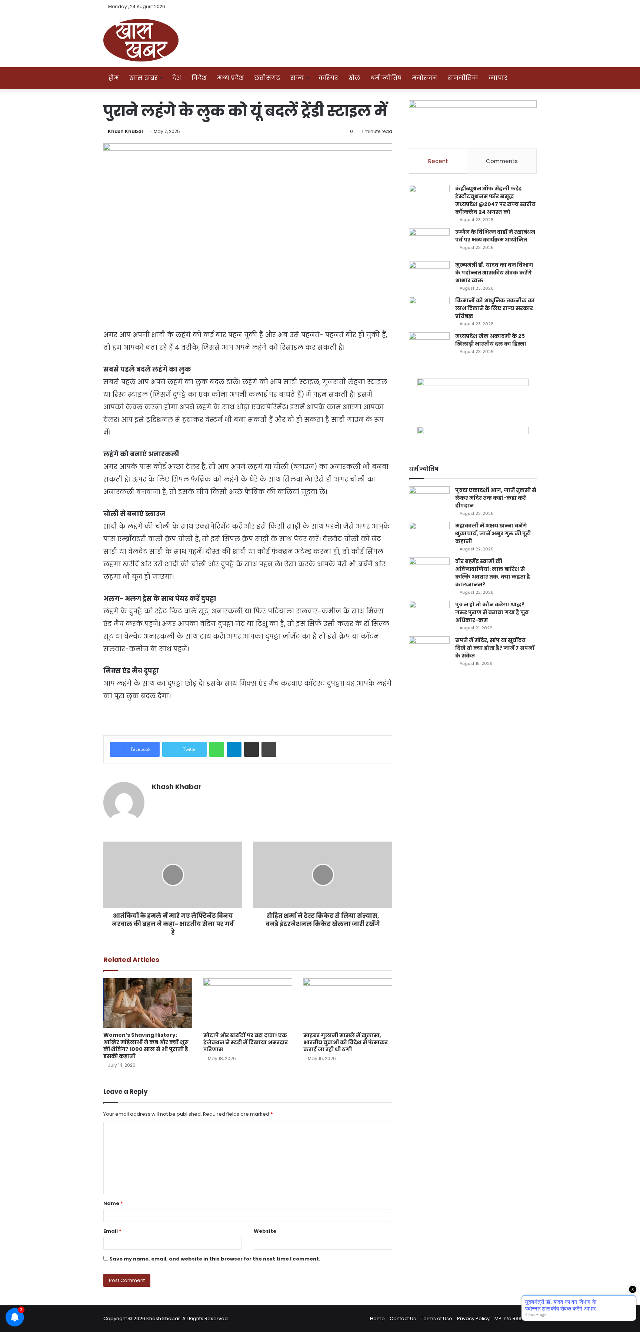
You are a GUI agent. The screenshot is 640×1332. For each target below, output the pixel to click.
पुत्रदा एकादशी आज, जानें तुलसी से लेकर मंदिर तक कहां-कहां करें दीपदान (495, 497)
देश (176, 78)
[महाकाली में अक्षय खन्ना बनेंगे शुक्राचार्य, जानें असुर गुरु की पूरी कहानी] (429, 536)
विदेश (199, 78)
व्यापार (498, 78)
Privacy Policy (473, 1318)
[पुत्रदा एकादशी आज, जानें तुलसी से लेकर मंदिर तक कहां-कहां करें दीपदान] (429, 500)
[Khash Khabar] (141, 40)
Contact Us (403, 1318)
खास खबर (143, 78)
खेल (354, 78)
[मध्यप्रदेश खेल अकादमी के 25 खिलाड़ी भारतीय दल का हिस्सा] (429, 346)
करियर (328, 78)
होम (114, 78)
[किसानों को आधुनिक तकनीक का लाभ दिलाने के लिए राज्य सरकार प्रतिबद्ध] (429, 310)
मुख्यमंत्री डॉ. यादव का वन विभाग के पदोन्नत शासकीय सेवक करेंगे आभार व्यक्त (494, 272)
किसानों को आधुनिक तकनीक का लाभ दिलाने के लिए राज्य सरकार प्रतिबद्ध (495, 308)
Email (112, 1231)
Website (265, 1231)
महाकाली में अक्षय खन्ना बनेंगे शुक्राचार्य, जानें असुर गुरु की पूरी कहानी (493, 533)
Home (377, 1318)
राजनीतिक (463, 78)
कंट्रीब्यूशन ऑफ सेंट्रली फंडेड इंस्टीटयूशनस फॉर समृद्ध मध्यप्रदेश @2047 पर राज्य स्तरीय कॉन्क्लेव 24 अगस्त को (495, 200)
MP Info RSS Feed (514, 1318)
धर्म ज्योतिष (385, 78)
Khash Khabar (126, 131)
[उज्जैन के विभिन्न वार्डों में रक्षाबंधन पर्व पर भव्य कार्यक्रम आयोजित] (429, 242)
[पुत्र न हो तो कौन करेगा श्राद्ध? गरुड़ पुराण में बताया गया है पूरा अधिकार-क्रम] (429, 615)
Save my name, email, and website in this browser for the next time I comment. (214, 1258)
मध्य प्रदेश (230, 78)
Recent (438, 161)
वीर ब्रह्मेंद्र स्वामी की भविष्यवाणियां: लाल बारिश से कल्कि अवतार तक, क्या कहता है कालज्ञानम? (492, 572)
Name (113, 1203)
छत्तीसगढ (267, 78)
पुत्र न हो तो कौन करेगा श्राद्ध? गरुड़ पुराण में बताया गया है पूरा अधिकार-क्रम (492, 612)
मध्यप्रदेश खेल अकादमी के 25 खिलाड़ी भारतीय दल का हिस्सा (490, 339)
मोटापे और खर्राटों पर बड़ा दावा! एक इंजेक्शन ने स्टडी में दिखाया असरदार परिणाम (245, 1042)
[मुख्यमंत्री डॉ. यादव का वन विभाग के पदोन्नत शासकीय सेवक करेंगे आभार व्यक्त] (429, 275)
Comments (502, 161)
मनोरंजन (424, 78)
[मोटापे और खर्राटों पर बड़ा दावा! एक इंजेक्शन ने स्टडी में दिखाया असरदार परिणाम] (247, 1003)
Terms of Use (436, 1318)
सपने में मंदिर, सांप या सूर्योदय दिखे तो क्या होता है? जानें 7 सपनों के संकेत (494, 647)
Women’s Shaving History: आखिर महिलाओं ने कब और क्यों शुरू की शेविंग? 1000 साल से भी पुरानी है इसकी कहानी (146, 1045)
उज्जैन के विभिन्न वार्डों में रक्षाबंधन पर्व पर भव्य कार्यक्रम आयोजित (495, 235)
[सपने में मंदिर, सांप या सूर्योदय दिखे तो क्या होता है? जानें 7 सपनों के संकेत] (429, 650)
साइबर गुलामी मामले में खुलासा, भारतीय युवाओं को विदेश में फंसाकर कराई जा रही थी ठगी (345, 1042)
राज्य (297, 78)
